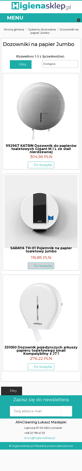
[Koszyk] (76, 18)
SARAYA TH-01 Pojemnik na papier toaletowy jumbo (41, 249)
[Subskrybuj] (66, 411)
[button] (69, 17)
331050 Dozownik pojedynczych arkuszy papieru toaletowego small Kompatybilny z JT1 (41, 350)
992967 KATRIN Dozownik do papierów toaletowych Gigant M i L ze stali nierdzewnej (41, 149)
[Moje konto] (61, 18)
